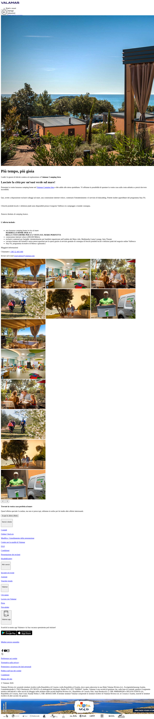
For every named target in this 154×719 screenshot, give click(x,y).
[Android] (24, 635)
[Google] (9, 635)
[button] (79, 8)
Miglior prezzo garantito (10, 642)
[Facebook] (2, 651)
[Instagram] (8, 651)
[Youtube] (5, 651)
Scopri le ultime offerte (10, 516)
